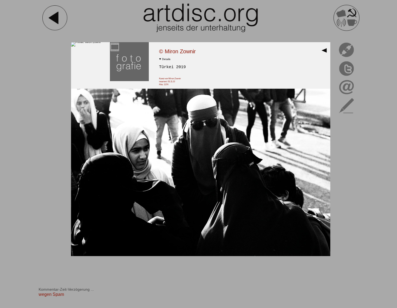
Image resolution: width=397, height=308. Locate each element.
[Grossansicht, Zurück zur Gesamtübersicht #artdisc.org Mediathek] (325, 52)
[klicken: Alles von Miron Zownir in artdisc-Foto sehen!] (129, 80)
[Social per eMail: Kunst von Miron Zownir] (346, 95)
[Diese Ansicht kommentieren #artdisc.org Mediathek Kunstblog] (346, 114)
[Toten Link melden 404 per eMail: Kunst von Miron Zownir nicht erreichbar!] (346, 58)
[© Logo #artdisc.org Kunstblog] (200, 18)
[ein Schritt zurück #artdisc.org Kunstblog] (55, 29)
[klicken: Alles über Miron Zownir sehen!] (86, 42)
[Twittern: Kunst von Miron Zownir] (346, 76)
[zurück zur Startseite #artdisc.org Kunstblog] (346, 29)
